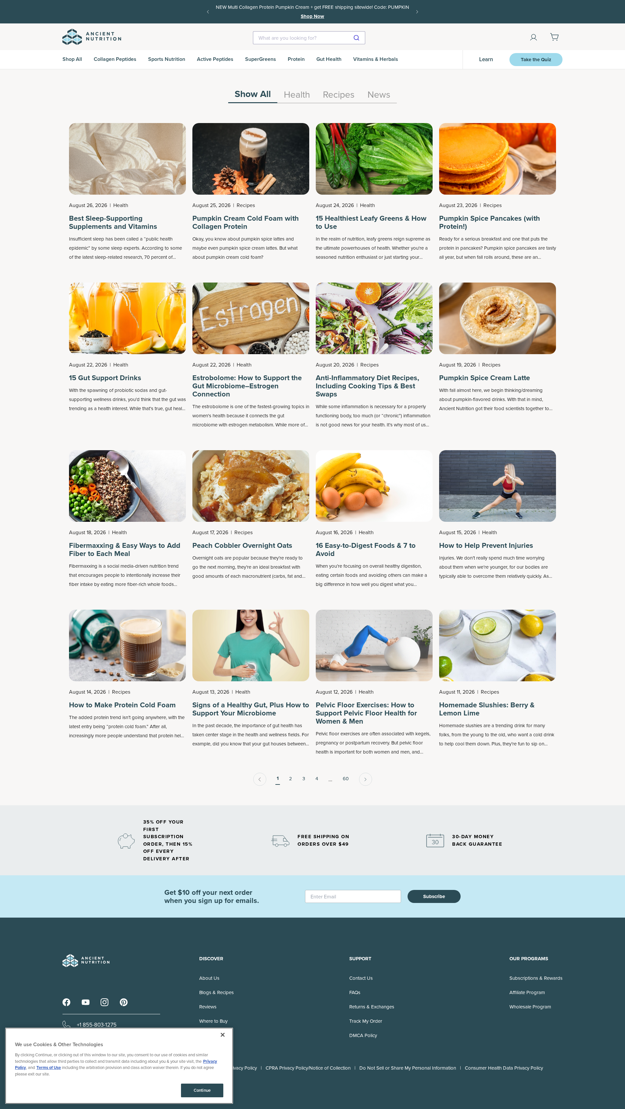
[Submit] (357, 38)
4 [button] (316, 778)
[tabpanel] (312, 454)
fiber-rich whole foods (150, 584)
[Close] (222, 1035)
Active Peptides (215, 59)
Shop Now (312, 16)
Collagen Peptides (115, 59)
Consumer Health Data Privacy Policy (504, 1067)
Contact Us (361, 978)
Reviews (207, 1006)
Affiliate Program (527, 992)
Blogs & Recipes (216, 992)
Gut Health (328, 59)
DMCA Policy (363, 1035)
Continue (202, 1090)
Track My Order (365, 1021)
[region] (312, 96)
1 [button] (278, 778)
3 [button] (303, 778)
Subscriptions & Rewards (535, 978)
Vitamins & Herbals (375, 59)
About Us (209, 978)
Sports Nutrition (166, 59)
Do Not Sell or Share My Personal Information (407, 1067)
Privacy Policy (242, 1067)
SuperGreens (260, 59)
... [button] (330, 779)
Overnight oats (207, 557)
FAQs (354, 992)
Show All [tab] (253, 94)
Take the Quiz (536, 59)
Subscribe (434, 896)
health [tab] (297, 95)
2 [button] (290, 778)
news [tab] (379, 95)
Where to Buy (213, 1021)
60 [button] (346, 778)
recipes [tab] (338, 95)
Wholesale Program (530, 1006)
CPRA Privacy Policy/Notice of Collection (308, 1067)
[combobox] (309, 37)
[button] (260, 779)
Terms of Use (48, 1067)
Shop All (72, 59)
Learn (486, 59)
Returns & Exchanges (371, 1006)
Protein (296, 59)
